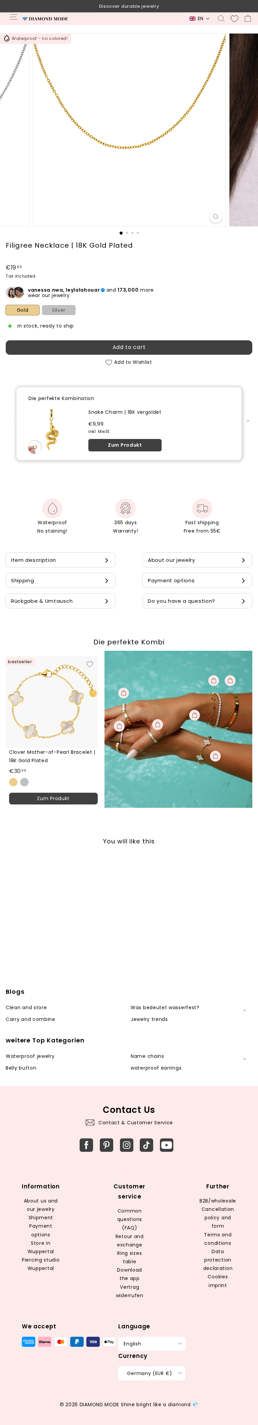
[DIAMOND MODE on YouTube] (166, 1145)
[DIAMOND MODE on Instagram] (126, 1145)
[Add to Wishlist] (90, 664)
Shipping (22, 580)
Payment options (171, 580)
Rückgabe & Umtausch (42, 600)
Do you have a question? (181, 600)
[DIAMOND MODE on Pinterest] (106, 1145)
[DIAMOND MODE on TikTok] (146, 1145)
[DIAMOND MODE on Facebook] (86, 1145)
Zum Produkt (125, 445)
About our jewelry (171, 559)
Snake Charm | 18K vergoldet (125, 412)
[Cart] (248, 18)
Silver (59, 310)
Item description (33, 559)
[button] (199, 18)
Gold (23, 310)
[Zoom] (216, 216)
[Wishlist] (234, 18)
